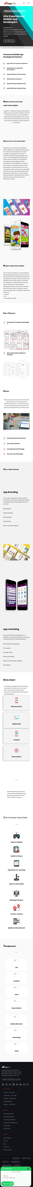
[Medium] (24, 1084)
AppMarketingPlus (7, 1165)
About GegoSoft (7, 1138)
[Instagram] (6, 1084)
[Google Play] (17, 1084)
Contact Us (6, 1146)
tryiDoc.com (5, 1161)
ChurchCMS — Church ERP (10, 1095)
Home (4, 47)
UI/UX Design (7, 1125)
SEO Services (7, 1128)
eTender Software (8, 1101)
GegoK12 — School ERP (9, 1092)
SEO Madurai (17, 1165)
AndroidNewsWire (15, 1161)
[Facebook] (3, 1084)
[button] (28, 1169)
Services (9, 47)
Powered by (16, 1171)
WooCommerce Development (11, 1122)
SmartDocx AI (16, 1158)
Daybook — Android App (9, 1104)
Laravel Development (9, 1113)
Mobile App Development (10, 1119)
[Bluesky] (27, 1084)
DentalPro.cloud (26, 1158)
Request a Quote (8, 1149)
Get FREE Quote (9, 41)
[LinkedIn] (13, 1084)
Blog (5, 1143)
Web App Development (9, 1116)
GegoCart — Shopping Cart (10, 1098)
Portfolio (6, 1141)
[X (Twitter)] (10, 1084)
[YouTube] (20, 1084)
